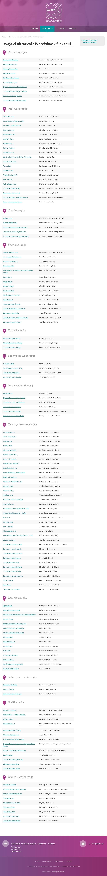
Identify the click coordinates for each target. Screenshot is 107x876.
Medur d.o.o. (7, 646)
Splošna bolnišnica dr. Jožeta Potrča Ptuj (17, 157)
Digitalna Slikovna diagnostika (13, 121)
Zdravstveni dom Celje (11, 313)
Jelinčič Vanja (8, 719)
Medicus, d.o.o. (8, 491)
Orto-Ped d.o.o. (8, 504)
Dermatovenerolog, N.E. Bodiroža (14, 624)
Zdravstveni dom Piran (11, 816)
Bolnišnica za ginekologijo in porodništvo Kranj (19, 615)
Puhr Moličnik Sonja (10, 223)
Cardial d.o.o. (8, 446)
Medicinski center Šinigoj (12, 730)
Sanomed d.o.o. (8, 798)
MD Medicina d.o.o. (10, 477)
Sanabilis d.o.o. (8, 152)
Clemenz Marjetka (9, 450)
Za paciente (47, 28)
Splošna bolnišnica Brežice (12, 368)
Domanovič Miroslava (10, 60)
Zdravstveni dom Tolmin (11, 768)
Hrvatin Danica (8, 689)
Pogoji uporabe (59, 861)
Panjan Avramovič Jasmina (12, 794)
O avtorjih (69, 861)
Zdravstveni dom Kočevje (12, 407)
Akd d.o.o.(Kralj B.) (9, 437)
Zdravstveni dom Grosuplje (12, 553)
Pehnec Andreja (8, 148)
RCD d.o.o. (7, 517)
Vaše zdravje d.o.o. (9, 184)
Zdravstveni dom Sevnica (12, 377)
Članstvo (61, 28)
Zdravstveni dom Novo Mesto (13, 416)
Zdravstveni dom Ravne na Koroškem (16, 236)
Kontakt (73, 28)
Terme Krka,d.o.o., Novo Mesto (13, 402)
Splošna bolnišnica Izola (11, 803)
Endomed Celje (8, 266)
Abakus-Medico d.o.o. (10, 252)
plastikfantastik (60, 871)
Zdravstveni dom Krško (11, 373)
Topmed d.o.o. (8, 170)
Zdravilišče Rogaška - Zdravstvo (14, 309)
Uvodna (4, 37)
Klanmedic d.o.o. (9, 724)
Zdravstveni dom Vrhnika (12, 571)
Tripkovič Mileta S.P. (10, 175)
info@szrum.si (97, 843)
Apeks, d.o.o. (7, 606)
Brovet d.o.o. (7, 441)
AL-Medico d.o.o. (9, 432)
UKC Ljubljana (8, 526)
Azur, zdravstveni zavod (11, 610)
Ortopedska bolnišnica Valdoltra (14, 789)
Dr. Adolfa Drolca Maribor (12, 125)
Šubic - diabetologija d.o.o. (12, 202)
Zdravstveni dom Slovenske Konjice (15, 318)
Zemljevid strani (47, 861)
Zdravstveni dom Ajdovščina (13, 759)
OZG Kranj (7, 651)
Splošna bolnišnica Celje (11, 295)
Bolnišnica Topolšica (10, 261)
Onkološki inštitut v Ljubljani (13, 500)
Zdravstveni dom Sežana (11, 821)
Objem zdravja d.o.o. (10, 655)
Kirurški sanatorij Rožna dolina (14, 473)
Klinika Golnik (8, 637)
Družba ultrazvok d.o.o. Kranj (13, 633)
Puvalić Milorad (8, 291)
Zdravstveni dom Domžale (12, 549)
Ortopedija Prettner (10, 82)
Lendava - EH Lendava (11, 78)
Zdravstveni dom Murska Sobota (14, 100)
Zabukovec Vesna (9, 540)
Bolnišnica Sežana (9, 785)
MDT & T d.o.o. (8, 139)
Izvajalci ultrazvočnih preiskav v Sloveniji (31, 37)
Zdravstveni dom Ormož (11, 193)
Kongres (34, 28)
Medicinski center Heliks (11, 338)
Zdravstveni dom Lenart (11, 188)
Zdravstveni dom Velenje (12, 322)
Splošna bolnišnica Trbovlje (12, 343)
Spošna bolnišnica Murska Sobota (15, 87)
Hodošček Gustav (9, 73)
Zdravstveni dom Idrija (11, 764)
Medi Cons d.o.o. (9, 642)
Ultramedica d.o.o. (9, 531)
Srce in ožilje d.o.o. (10, 161)
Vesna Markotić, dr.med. (11, 304)
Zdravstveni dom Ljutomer (12, 96)
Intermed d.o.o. (8, 130)
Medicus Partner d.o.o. (11, 735)
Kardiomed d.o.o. (9, 134)
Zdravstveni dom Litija (11, 562)
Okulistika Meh (8, 364)
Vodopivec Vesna (9, 807)
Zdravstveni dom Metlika (12, 411)
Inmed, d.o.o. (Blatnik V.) (11, 464)
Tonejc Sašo (7, 166)
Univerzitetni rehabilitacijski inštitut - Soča (18, 535)
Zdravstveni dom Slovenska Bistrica (15, 197)
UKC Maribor (7, 179)
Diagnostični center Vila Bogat (13, 628)
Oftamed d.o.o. (8, 143)
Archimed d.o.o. (8, 116)
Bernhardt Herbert (9, 710)
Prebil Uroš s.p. (8, 660)
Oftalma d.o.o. (8, 495)
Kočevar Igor (7, 282)
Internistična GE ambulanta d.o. (14, 715)
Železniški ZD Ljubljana (11, 589)
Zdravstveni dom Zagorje (12, 347)
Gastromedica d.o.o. (10, 64)
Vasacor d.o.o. (8, 300)
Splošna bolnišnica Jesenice (13, 664)
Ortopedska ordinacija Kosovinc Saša (16, 509)
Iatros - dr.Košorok (9, 459)
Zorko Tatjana (8, 580)
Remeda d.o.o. (8, 522)
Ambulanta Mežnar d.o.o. (12, 257)
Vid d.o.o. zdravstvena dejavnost (14, 750)
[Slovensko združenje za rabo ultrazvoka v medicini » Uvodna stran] (54, 12)
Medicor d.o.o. (8, 486)
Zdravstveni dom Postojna (12, 694)
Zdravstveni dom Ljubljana (12, 567)
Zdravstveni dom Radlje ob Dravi (14, 232)
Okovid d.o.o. (7, 218)
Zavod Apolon (8, 755)
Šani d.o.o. (7, 585)
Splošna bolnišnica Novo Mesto (14, 398)
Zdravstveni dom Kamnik (12, 558)
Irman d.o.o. (7, 277)
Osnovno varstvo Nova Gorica (13, 739)
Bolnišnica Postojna (10, 685)
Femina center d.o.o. (10, 455)
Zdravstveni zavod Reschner (13, 576)
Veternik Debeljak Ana (11, 669)
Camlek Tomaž (8, 619)
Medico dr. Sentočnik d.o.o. (12, 482)
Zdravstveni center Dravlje (12, 544)
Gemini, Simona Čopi (10, 69)
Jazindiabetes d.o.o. (10, 468)
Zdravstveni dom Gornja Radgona (15, 91)
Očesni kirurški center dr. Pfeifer (14, 513)
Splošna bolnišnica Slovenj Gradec (15, 227)
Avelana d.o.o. (8, 393)
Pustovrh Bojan (8, 286)
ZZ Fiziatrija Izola (9, 812)
